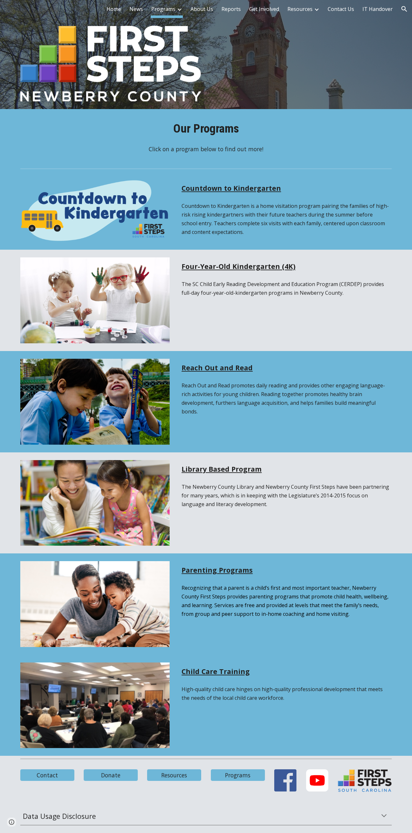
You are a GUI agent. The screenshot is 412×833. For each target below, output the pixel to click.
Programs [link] (163, 9)
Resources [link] (300, 9)
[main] (206, 128)
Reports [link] (231, 9)
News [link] (136, 9)
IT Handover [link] (377, 9)
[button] (404, 9)
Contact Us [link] (341, 9)
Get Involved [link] (264, 9)
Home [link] (114, 9)
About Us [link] (202, 9)
